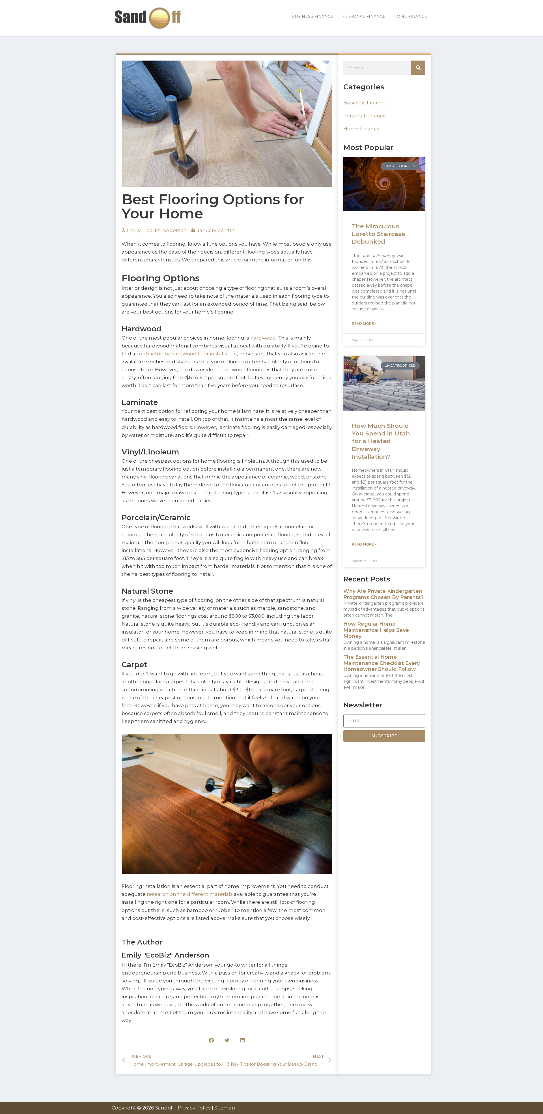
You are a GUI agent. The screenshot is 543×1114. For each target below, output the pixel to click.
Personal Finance (364, 116)
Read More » (364, 323)
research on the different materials (190, 894)
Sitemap (224, 1108)
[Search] (418, 68)
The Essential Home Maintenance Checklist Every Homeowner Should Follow (381, 663)
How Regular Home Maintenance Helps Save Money (376, 630)
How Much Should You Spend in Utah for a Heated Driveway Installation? (381, 441)
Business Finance (365, 103)
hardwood (262, 338)
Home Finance (361, 129)
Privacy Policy (194, 1108)
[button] (211, 1040)
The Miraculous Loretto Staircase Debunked (378, 234)
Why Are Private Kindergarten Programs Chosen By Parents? (383, 594)
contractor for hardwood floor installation (186, 354)
